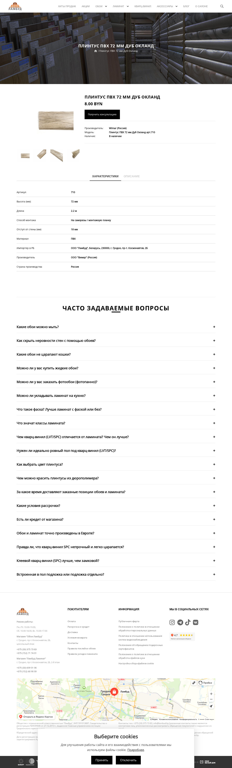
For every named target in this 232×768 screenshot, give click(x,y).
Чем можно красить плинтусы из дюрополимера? (58, 478)
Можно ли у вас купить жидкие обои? (47, 368)
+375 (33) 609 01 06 (27, 667)
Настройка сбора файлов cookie (136, 663)
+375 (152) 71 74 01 (27, 653)
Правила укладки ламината (83, 653)
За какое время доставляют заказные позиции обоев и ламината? (71, 492)
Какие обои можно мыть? (38, 326)
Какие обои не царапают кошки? (44, 354)
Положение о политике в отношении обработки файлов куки (139, 656)
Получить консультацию (102, 114)
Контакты (73, 643)
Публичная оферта (129, 621)
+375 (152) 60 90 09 (27, 671)
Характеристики (105, 176)
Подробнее (135, 750)
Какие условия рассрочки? (38, 505)
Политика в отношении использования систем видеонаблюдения (140, 637)
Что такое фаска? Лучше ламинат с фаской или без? (59, 409)
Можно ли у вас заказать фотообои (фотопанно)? (57, 382)
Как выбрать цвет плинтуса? (40, 464)
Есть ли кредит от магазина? (40, 519)
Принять (101, 760)
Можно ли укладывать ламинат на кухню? (51, 395)
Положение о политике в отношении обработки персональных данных (139, 628)
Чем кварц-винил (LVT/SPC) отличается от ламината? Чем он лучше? (73, 437)
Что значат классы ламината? (41, 423)
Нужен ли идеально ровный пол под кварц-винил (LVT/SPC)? (66, 450)
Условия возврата (77, 637)
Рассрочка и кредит (78, 626)
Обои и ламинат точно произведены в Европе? (55, 533)
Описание (132, 176)
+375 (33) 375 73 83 (27, 649)
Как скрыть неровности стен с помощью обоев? (56, 340)
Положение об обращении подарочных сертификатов (141, 647)
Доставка (73, 632)
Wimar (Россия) (118, 128)
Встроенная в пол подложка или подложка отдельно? (60, 574)
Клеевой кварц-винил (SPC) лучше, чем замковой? (58, 560)
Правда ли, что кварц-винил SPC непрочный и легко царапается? (70, 547)
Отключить (128, 760)
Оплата (72, 621)
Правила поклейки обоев (81, 648)
